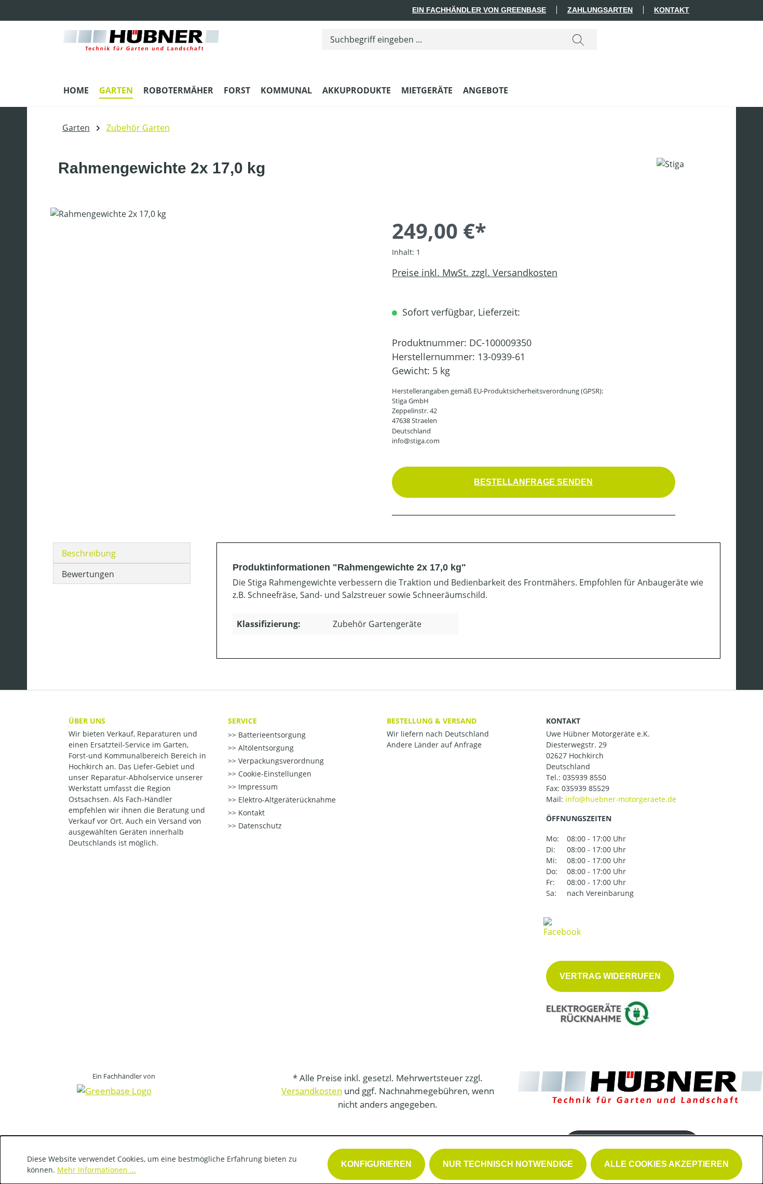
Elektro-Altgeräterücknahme (286, 800)
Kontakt (671, 10)
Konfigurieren (376, 1164)
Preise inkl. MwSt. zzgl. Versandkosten (474, 272)
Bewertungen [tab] (88, 574)
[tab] (121, 552)
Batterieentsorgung (271, 735)
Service (242, 721)
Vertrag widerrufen (610, 976)
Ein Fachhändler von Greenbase (479, 10)
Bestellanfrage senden (533, 482)
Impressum (257, 787)
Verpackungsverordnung (280, 761)
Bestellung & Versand (431, 721)
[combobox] (441, 39)
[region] (211, 319)
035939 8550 (584, 777)
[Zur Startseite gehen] (141, 37)
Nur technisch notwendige (508, 1164)
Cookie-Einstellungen (273, 774)
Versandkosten (311, 1091)
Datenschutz (259, 826)
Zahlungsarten (600, 10)
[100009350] (210, 319)
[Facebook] (562, 926)
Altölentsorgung (265, 748)
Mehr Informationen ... (96, 1170)
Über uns (87, 721)
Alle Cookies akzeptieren (666, 1164)
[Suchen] (578, 39)
